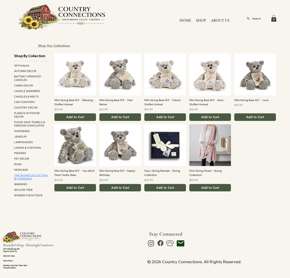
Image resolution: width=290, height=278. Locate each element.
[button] (274, 18)
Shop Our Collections (54, 46)
